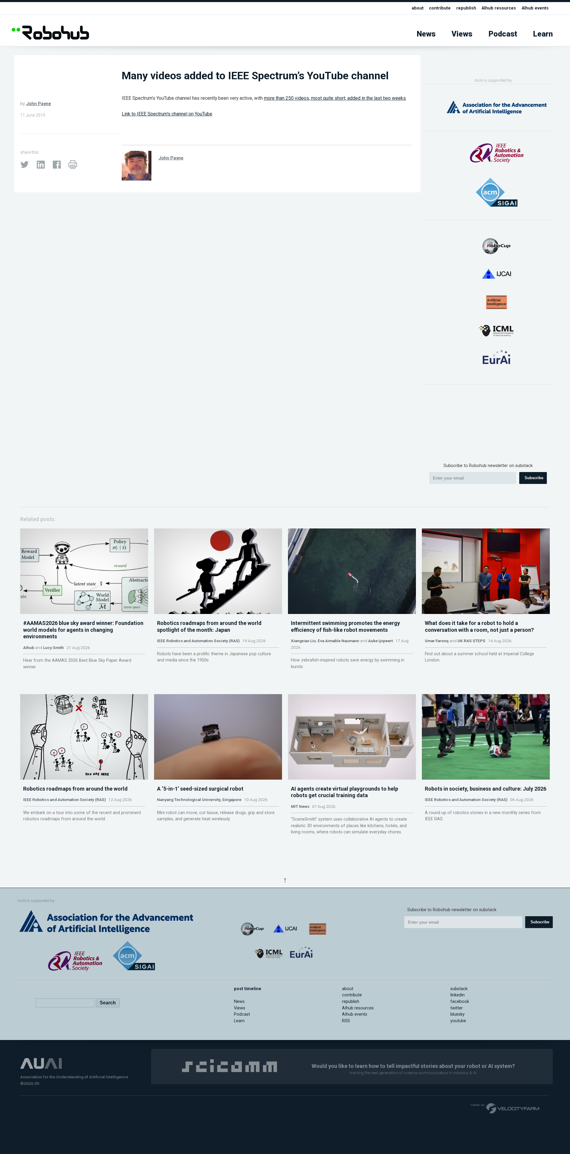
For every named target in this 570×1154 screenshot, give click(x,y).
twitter (456, 1008)
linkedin (457, 995)
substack (459, 988)
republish (466, 8)
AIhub (28, 647)
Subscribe (534, 478)
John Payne (38, 103)
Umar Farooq (437, 640)
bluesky (457, 1014)
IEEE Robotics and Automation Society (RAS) (198, 640)
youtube (458, 1020)
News (426, 34)
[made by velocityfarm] (505, 1108)
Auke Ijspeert (380, 640)
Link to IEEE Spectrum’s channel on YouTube (167, 114)
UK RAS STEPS (471, 640)
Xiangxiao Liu (303, 640)
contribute (440, 8)
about (418, 8)
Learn (543, 34)
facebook (459, 1001)
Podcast (503, 34)
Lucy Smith (53, 647)
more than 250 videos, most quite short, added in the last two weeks (335, 98)
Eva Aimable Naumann (338, 640)
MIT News (300, 806)
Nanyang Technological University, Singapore (199, 799)
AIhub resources (499, 8)
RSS (346, 1020)
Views (462, 34)
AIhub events (535, 8)
